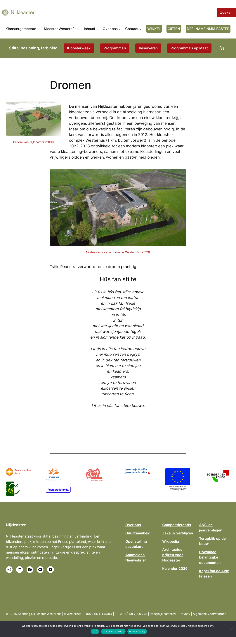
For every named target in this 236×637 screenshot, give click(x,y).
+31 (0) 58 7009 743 (132, 614)
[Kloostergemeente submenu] (38, 29)
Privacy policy (137, 631)
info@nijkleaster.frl (163, 614)
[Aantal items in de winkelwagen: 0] (222, 48)
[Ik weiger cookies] (231, 629)
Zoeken (226, 12)
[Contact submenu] (140, 29)
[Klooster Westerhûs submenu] (78, 29)
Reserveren (148, 48)
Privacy (185, 614)
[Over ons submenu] (120, 29)
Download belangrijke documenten (210, 557)
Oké (95, 631)
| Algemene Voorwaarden (208, 614)
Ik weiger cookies (113, 631)
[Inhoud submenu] (97, 29)
